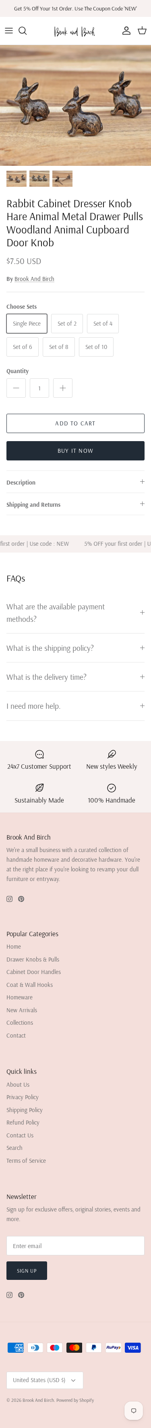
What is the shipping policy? (50, 648)
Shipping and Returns (33, 504)
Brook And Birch (34, 279)
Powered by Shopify (75, 1400)
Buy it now (75, 450)
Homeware (19, 997)
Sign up (27, 1270)
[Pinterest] (21, 899)
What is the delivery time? (46, 677)
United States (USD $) (39, 1380)
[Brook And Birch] (75, 31)
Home (13, 946)
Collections (19, 1022)
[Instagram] (9, 899)
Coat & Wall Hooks (29, 984)
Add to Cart (75, 423)
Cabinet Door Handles (33, 972)
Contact (16, 1035)
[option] (75, 105)
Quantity (17, 371)
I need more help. (33, 706)
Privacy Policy (22, 1097)
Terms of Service (26, 1160)
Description (20, 482)
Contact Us (19, 1135)
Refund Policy (22, 1122)
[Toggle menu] (9, 30)
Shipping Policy (24, 1110)
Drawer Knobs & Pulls (32, 959)
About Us (17, 1084)
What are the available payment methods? (55, 612)
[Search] (26, 30)
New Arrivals (21, 1010)
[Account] (124, 30)
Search (14, 1147)
